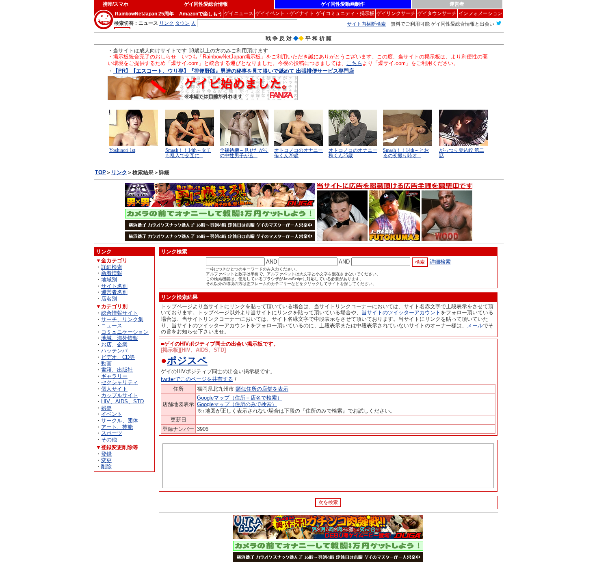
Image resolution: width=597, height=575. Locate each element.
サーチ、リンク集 (122, 319)
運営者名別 (114, 292)
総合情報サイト (119, 313)
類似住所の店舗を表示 (262, 389)
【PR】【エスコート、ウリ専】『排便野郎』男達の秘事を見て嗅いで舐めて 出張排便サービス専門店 (233, 71)
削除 (106, 466)
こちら (354, 63)
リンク (119, 172)
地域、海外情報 (119, 338)
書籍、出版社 (117, 370)
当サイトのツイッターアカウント (401, 312)
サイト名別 (114, 286)
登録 (106, 454)
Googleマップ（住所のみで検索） (237, 404)
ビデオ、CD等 (118, 357)
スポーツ (111, 433)
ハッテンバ (114, 351)
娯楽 (106, 408)
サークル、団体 (119, 420)
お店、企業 (114, 345)
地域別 (109, 280)
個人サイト (114, 389)
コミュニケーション (125, 332)
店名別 (109, 299)
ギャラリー (114, 376)
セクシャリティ (119, 382)
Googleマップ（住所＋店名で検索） (239, 398)
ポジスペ (187, 360)
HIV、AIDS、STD (122, 401)
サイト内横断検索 (366, 24)
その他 (109, 440)
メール (475, 325)
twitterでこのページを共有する (197, 379)
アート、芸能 (117, 427)
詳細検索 (111, 267)
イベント (111, 414)
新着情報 (111, 273)
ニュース (111, 325)
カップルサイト (119, 395)
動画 (106, 364)
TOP (100, 172)
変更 (106, 460)
